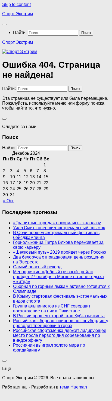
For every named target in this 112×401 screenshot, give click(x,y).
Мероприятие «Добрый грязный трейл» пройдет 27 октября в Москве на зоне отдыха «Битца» (58, 276)
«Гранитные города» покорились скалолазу (57, 222)
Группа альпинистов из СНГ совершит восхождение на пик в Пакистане (52, 308)
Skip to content (16, 4)
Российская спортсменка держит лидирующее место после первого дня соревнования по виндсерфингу (59, 335)
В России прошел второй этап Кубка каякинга (59, 315)
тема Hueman (73, 387)
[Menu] (4, 24)
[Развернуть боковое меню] (4, 119)
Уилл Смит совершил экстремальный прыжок (59, 227)
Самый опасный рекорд (37, 267)
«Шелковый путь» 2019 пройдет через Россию (59, 252)
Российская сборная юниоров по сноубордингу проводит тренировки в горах (60, 323)
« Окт (8, 200)
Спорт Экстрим (17, 13)
